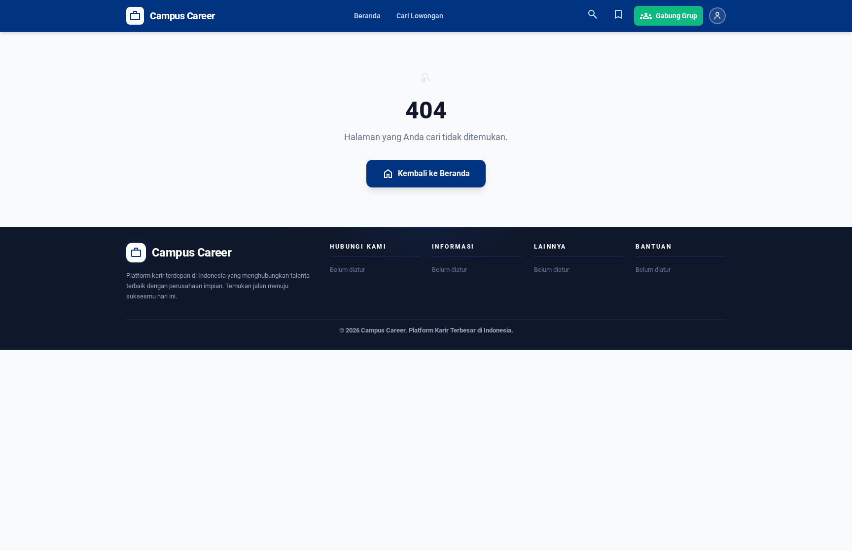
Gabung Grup (668, 16)
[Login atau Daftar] (717, 15)
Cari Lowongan (419, 16)
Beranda (367, 16)
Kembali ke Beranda (426, 174)
